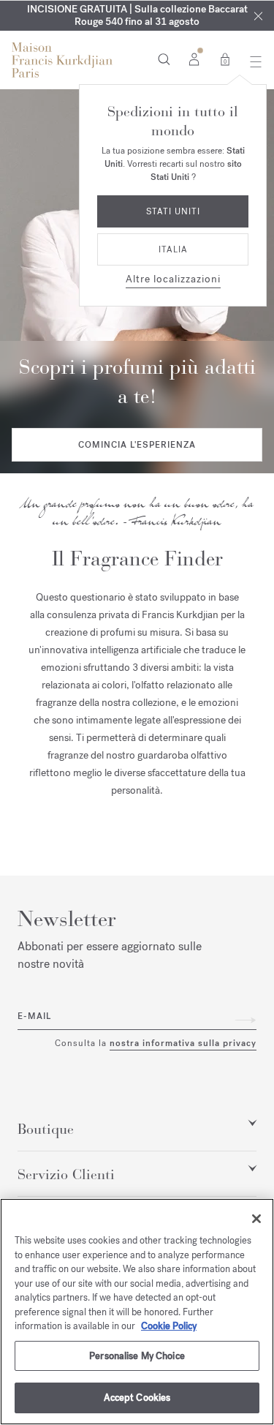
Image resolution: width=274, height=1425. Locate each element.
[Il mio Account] (194, 58)
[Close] (258, 15)
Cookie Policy (169, 1326)
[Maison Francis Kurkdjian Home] (62, 60)
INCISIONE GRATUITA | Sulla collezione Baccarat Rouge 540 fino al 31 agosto (137, 15)
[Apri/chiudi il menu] (251, 61)
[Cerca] (164, 58)
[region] (137, 1311)
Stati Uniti (173, 211)
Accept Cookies (137, 1397)
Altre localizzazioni (173, 279)
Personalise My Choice (137, 1356)
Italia (173, 249)
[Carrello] (225, 58)
